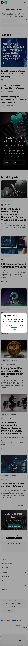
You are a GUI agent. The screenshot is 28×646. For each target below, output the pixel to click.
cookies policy (20, 325)
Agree (14, 329)
